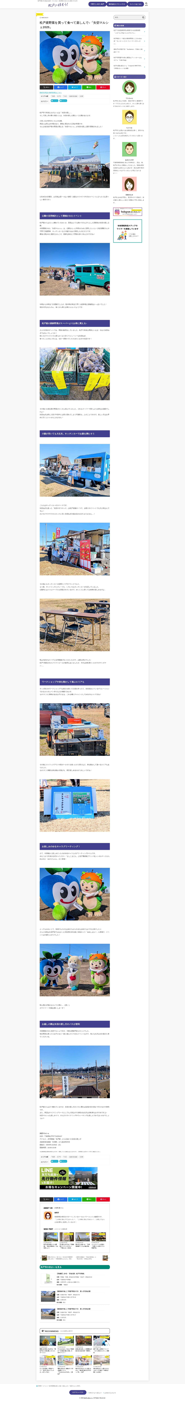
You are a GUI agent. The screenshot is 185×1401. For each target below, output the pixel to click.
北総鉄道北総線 (73, 96)
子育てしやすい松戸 (97, 4)
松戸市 (59, 96)
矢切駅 (81, 96)
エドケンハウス (77, 1392)
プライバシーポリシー (95, 1393)
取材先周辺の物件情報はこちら (51, 92)
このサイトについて (110, 1393)
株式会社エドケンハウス (117, 4)
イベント (55, 100)
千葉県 (53, 96)
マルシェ (39, 14)
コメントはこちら (136, 4)
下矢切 (65, 96)
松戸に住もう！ (88, 1398)
